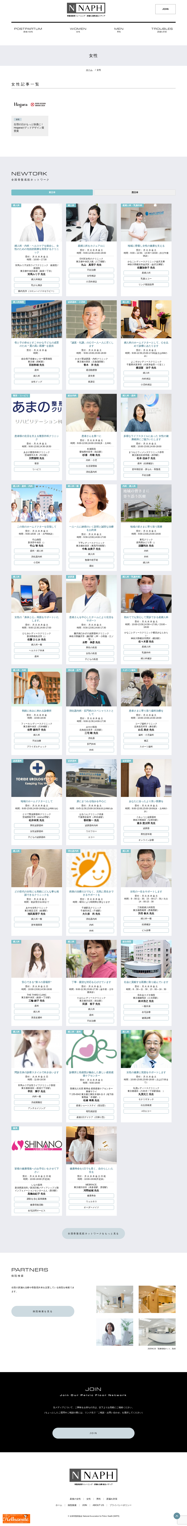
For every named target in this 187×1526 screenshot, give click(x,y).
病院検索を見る (43, 1311)
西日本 (135, 192)
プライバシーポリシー (121, 1505)
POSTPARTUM (28, 30)
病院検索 (72, 1505)
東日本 (52, 192)
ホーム (59, 1505)
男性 (98, 1499)
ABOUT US (98, 1505)
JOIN (165, 9)
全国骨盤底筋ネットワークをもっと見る (93, 1233)
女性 (88, 1499)
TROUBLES (162, 30)
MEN (119, 30)
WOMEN (78, 30)
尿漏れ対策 (111, 1499)
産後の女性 (75, 1499)
